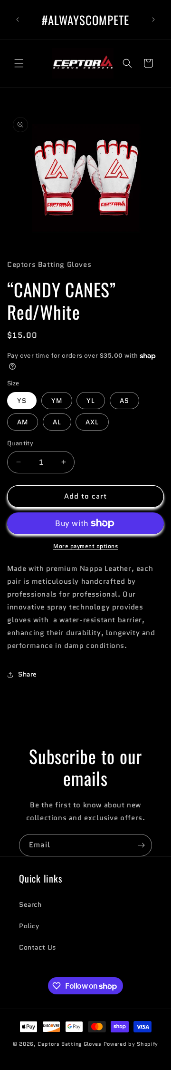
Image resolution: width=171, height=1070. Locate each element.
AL (57, 422)
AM (22, 422)
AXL (92, 422)
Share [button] (27, 674)
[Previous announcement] (17, 19)
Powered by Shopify (131, 1044)
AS (124, 400)
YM (56, 400)
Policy (29, 926)
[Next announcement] (153, 19)
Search (30, 904)
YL (90, 400)
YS (22, 400)
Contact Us (38, 947)
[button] (19, 63)
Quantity (20, 443)
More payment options (85, 546)
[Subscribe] (141, 845)
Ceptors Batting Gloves (69, 1044)
